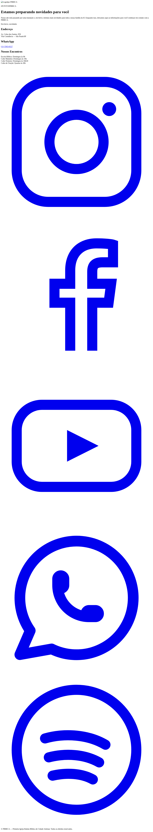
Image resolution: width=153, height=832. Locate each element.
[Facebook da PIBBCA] (76, 369)
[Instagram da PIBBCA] (76, 217)
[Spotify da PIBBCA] (76, 825)
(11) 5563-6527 (7, 47)
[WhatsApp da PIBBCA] (76, 673)
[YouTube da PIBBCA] (76, 521)
